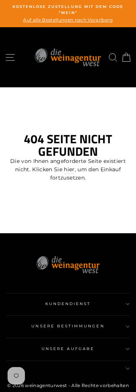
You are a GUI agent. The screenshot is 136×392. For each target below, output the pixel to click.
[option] (68, 13)
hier (69, 169)
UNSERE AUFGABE (68, 348)
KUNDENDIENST (68, 303)
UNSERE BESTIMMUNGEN (67, 326)
